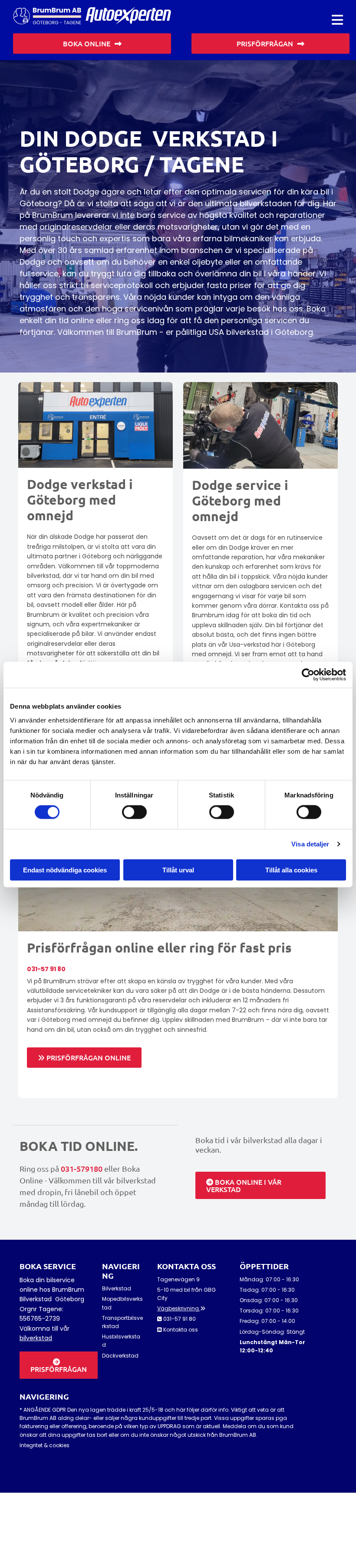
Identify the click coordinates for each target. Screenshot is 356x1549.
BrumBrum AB (237, 1435)
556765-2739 (40, 1318)
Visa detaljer (310, 844)
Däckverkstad (120, 1355)
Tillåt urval (178, 869)
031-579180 (81, 1168)
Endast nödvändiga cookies (65, 869)
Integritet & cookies (44, 1445)
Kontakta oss (180, 1329)
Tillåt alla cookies (291, 869)
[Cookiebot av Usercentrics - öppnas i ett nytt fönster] (308, 674)
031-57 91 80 (46, 969)
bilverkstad (36, 1338)
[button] (337, 19)
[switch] (134, 812)
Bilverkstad (116, 1288)
